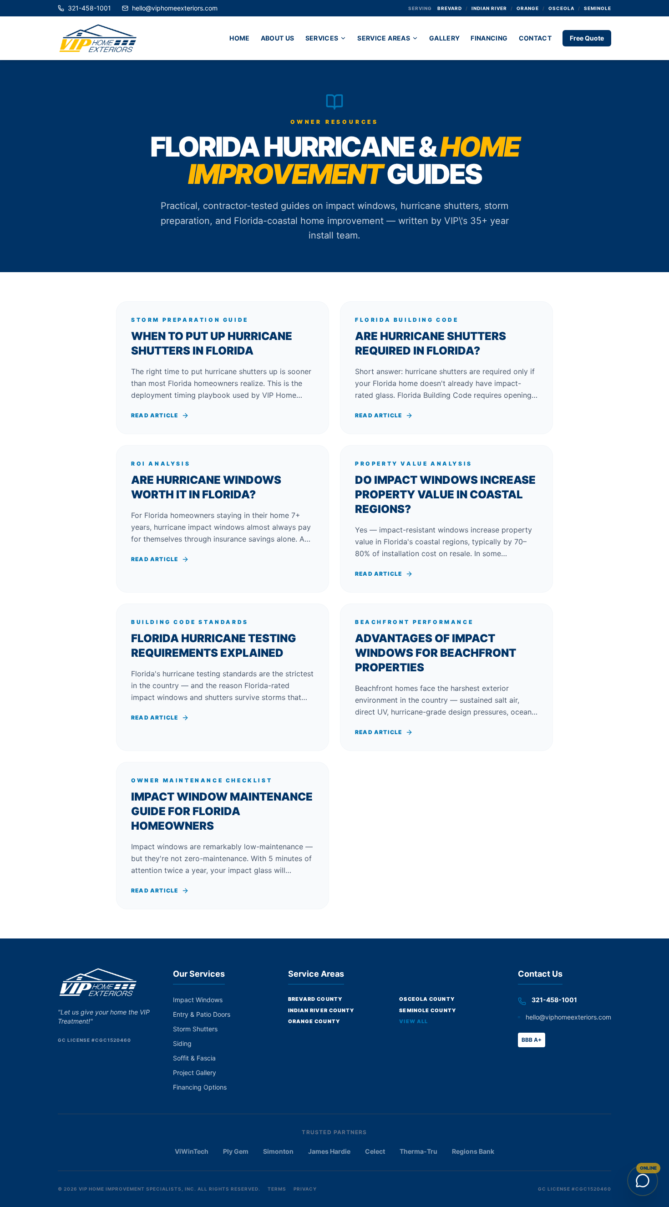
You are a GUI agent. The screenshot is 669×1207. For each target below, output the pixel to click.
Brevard (449, 8)
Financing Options (200, 1087)
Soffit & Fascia (194, 1058)
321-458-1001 (89, 8)
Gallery (444, 38)
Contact (535, 38)
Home (239, 38)
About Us (277, 38)
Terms (277, 1189)
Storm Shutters (195, 1029)
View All (413, 1021)
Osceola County (426, 999)
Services (322, 38)
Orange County (314, 1021)
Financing (489, 38)
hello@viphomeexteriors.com (175, 8)
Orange (528, 8)
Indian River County (321, 1010)
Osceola (561, 8)
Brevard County (315, 999)
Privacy (305, 1189)
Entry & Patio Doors (201, 1014)
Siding (182, 1043)
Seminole (597, 8)
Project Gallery (194, 1072)
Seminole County (427, 1010)
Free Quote (587, 38)
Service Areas (383, 38)
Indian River (489, 8)
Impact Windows (198, 1000)
